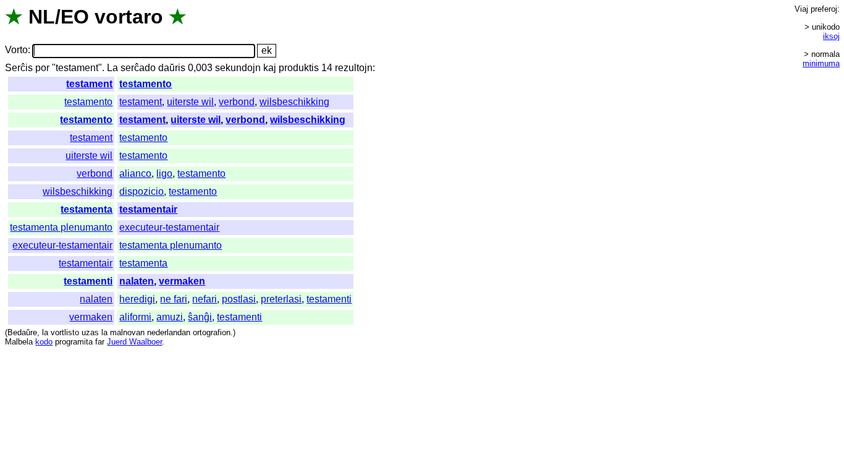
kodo (44, 341)
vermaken (182, 281)
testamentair (148, 209)
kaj (269, 67)
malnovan (127, 332)
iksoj (831, 36)
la (45, 332)
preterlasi (281, 299)
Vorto (16, 50)
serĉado (138, 67)
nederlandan (168, 332)
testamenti (88, 281)
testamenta (86, 209)
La (112, 67)
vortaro (129, 17)
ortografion (211, 332)
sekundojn (238, 67)
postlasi (239, 299)
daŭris (171, 67)
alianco (135, 173)
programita (74, 341)
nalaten (136, 281)
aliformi (135, 317)
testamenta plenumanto (61, 227)
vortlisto (65, 332)
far (99, 341)
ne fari (173, 299)
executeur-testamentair (169, 227)
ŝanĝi (200, 317)
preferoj (824, 9)
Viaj (801, 9)
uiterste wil (190, 101)
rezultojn (354, 67)
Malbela (19, 341)
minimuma (821, 63)
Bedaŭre (22, 332)
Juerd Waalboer (134, 341)
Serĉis (19, 67)
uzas (90, 332)
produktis (299, 67)
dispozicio (141, 191)
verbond (237, 101)
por (42, 67)
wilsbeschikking (294, 101)
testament (89, 84)
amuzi (169, 317)
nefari (204, 299)
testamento (145, 84)
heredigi (137, 299)
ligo (164, 173)
